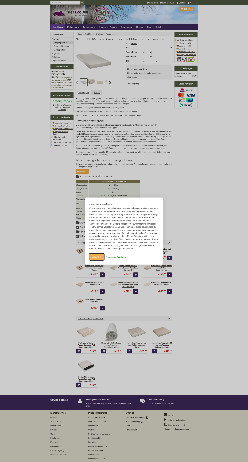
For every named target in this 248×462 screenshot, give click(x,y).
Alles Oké (96, 256)
